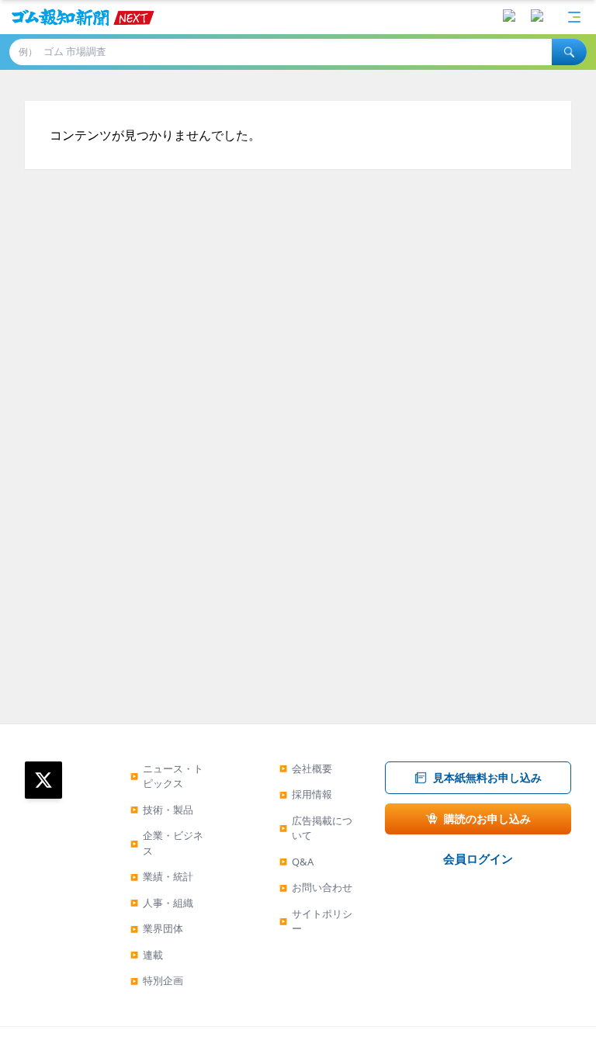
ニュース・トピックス (166, 776)
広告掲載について (315, 828)
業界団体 (156, 928)
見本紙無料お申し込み (487, 777)
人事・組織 (161, 903)
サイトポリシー (315, 921)
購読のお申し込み (487, 818)
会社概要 (305, 768)
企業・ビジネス (166, 843)
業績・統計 (161, 876)
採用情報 (305, 794)
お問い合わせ (315, 887)
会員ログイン (478, 858)
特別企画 (156, 980)
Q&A (296, 862)
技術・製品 (161, 810)
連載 (146, 955)
